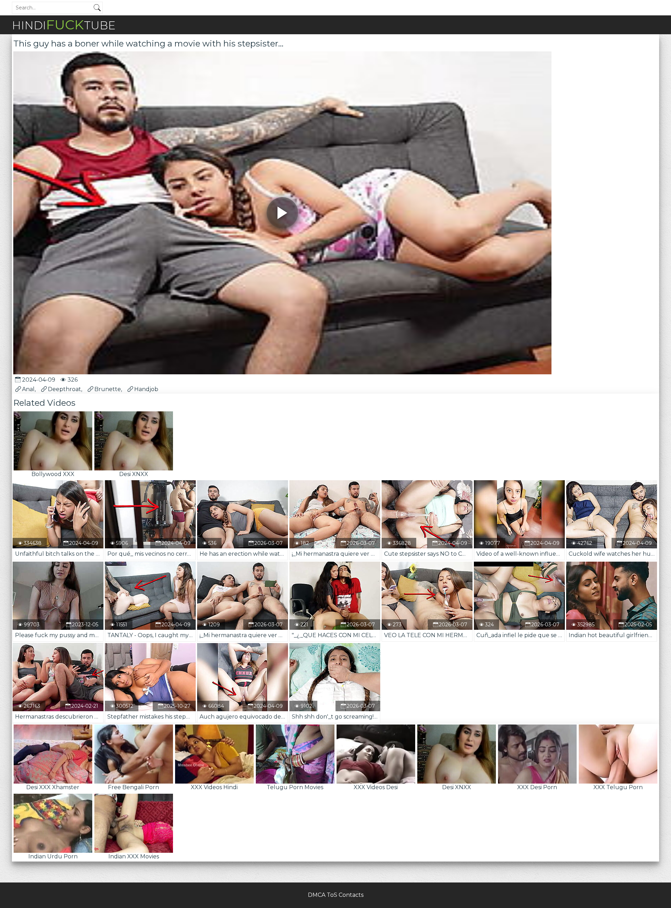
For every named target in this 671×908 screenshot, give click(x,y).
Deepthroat (64, 389)
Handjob (146, 389)
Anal (28, 389)
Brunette (107, 389)
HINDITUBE (63, 24)
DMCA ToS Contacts (335, 895)
